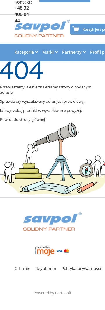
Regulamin (45, 268)
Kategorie (24, 52)
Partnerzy (72, 52)
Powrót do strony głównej (22, 119)
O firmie (22, 268)
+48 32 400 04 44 (22, 14)
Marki (48, 52)
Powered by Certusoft (52, 292)
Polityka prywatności (81, 268)
